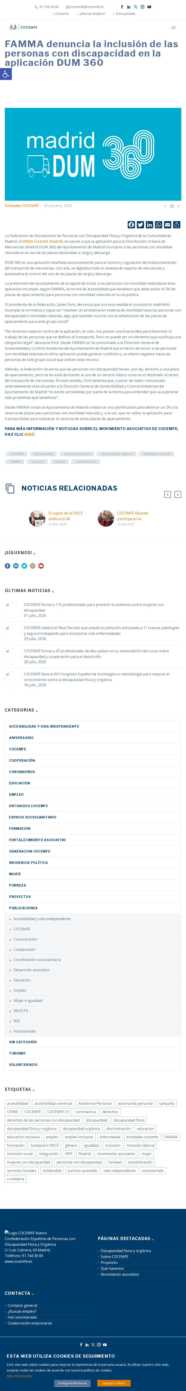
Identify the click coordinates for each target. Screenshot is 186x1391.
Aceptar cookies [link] (114, 1383)
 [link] (165, 206)
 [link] (178, 206)
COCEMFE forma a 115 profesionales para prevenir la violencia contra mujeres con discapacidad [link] (94, 607)
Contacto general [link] (22, 1305)
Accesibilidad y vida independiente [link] (44, 726)
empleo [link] (52, 1136)
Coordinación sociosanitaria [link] (37, 959)
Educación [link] (19, 783)
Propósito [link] (109, 1262)
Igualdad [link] (91, 1145)
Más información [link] (19, 1376)
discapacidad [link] (44, 454)
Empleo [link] (16, 794)
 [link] (172, 206)
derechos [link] (110, 1111)
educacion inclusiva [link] (23, 1136)
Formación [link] (19, 828)
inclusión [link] (38, 462)
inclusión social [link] (20, 1153)
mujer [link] (147, 1153)
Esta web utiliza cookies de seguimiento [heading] (61, 1356)
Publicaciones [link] (23, 908)
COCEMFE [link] (17, 454)
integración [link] (49, 1153)
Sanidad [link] (115, 1162)
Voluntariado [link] (25, 1031)
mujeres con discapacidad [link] (28, 1162)
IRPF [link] (68, 1153)
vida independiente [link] (119, 1170)
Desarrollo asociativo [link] (32, 969)
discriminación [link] (118, 1128)
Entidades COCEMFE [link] (22, 205)
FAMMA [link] (16, 462)
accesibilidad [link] (17, 1103)
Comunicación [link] (25, 939)
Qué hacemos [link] (112, 1268)
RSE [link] (17, 1020)
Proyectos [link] (20, 897)
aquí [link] (29, 434)
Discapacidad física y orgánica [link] (126, 1250)
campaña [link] (166, 1103)
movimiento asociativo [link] (116, 1153)
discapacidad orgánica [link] (117, 454)
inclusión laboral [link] (141, 1145)
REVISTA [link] (21, 1010)
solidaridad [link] (52, 1170)
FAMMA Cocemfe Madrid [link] (40, 241)
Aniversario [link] (21, 738)
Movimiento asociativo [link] (120, 1274)
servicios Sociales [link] (21, 1170)
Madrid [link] (60, 462)
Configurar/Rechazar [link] (72, 1383)
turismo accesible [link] (82, 1170)
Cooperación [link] (22, 760)
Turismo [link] (17, 1053)
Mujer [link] (15, 874)
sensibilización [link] (86, 462)
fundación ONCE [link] (45, 1145)
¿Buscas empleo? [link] (92, 13)
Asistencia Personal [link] (95, 1103)
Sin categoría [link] (23, 1042)
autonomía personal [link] (135, 1103)
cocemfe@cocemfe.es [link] (87, 7)
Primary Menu (173, 27)
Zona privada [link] (125, 13)
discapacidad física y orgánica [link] (31, 1128)
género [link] (71, 1145)
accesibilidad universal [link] (53, 1103)
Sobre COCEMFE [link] (114, 1256)
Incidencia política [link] (28, 863)
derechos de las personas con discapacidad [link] (43, 1120)
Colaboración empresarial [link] (30, 1323)
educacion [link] (145, 1128)
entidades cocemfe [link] (157, 454)
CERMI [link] (12, 1111)
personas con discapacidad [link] (79, 1162)
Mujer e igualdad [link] (28, 1000)
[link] (6, 74)
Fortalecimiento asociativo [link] (37, 840)
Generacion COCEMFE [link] (30, 851)
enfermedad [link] (110, 1136)
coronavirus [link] (22, 772)
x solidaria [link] (15, 1178)
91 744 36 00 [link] (49, 7)
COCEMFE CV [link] (58, 1111)
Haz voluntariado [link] (22, 1317)
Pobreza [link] (17, 885)
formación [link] (15, 1145)
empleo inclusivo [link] (79, 1136)
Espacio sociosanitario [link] (32, 817)
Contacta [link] (62, 13)
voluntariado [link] (153, 1170)
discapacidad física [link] (77, 454)
